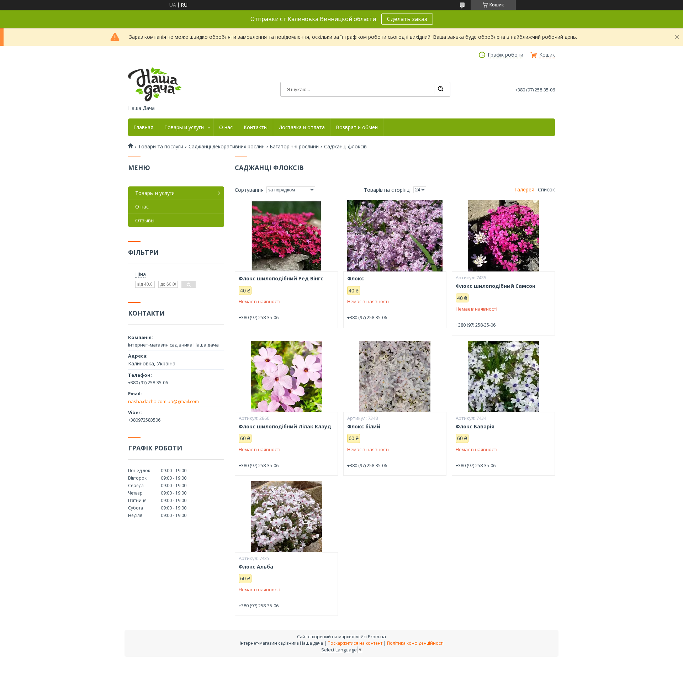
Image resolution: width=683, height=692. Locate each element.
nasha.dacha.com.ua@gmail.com (163, 401)
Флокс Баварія (475, 426)
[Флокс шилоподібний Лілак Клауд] (286, 376)
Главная (143, 127)
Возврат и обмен (357, 127)
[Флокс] (394, 235)
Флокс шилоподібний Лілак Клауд (285, 426)
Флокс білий (363, 426)
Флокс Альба (256, 567)
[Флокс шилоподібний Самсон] (503, 235)
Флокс (355, 278)
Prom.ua (377, 636)
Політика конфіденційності (415, 643)
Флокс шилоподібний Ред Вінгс (281, 278)
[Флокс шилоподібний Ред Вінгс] (286, 235)
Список (546, 189)
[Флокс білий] (394, 376)
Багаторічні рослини (294, 146)
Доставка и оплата (302, 127)
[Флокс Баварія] (503, 376)
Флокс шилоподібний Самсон (495, 286)
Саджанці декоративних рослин (227, 146)
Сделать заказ (407, 19)
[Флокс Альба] (286, 516)
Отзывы (144, 220)
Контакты (256, 127)
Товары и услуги (184, 127)
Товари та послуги (160, 146)
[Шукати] (440, 89)
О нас (226, 127)
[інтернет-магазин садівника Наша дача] (154, 84)
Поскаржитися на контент (355, 643)
